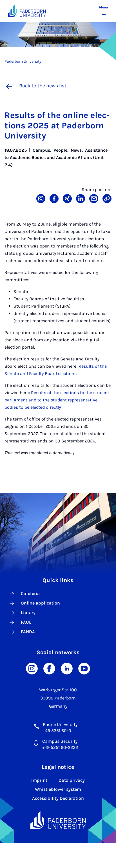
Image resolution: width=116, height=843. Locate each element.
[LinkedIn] (67, 668)
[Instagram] (32, 668)
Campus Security (59, 741)
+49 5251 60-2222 (60, 747)
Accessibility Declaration (58, 798)
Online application (40, 603)
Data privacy (72, 780)
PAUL (26, 622)
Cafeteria (30, 593)
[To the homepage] (27, 10)
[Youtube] (84, 668)
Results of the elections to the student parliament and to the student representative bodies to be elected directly (57, 400)
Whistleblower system (58, 789)
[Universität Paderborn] (57, 820)
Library (28, 612)
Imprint (39, 780)
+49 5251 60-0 (57, 730)
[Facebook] (49, 668)
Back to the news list (42, 86)
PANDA (28, 631)
